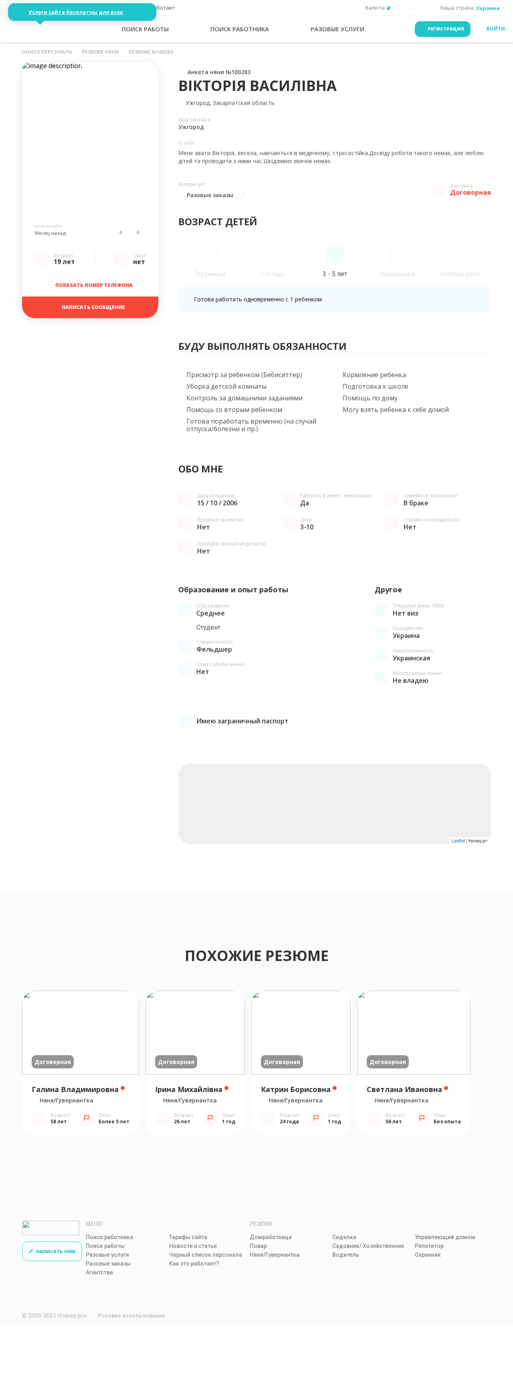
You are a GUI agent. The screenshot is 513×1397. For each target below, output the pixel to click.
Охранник (428, 1255)
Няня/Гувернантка (274, 1255)
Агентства (99, 1272)
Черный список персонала (205, 1255)
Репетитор (429, 1246)
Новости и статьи (193, 1246)
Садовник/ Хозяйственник (368, 1246)
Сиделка (344, 1237)
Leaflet (458, 840)
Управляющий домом (445, 1237)
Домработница (271, 1237)
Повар (258, 1246)
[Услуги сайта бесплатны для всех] (34, 29)
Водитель (345, 1255)
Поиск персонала (47, 52)
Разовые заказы (108, 1263)
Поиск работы (105, 1246)
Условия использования (131, 1315)
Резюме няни (100, 52)
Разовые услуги (107, 1255)
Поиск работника (109, 1237)
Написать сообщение (93, 307)
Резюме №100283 (151, 52)
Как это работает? (194, 1263)
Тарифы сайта (188, 1237)
